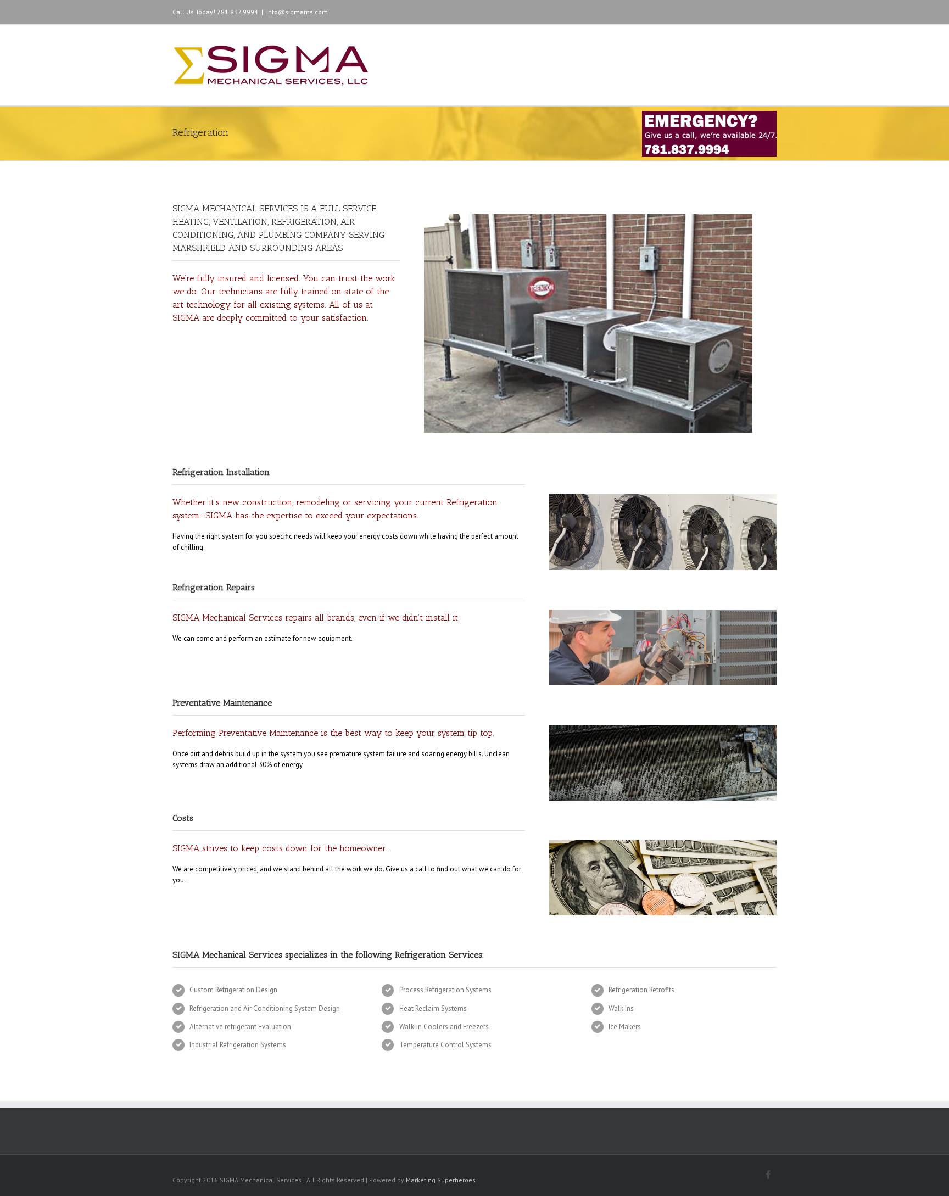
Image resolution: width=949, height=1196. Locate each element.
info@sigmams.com (297, 12)
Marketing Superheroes (441, 1180)
